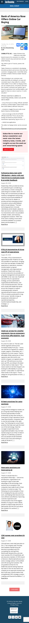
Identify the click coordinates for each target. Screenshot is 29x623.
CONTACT (14, 612)
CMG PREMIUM (20, 1)
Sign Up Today (8, 149)
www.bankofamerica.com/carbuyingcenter (14, 128)
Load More (14, 589)
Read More (4, 224)
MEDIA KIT (14, 609)
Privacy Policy (14, 605)
